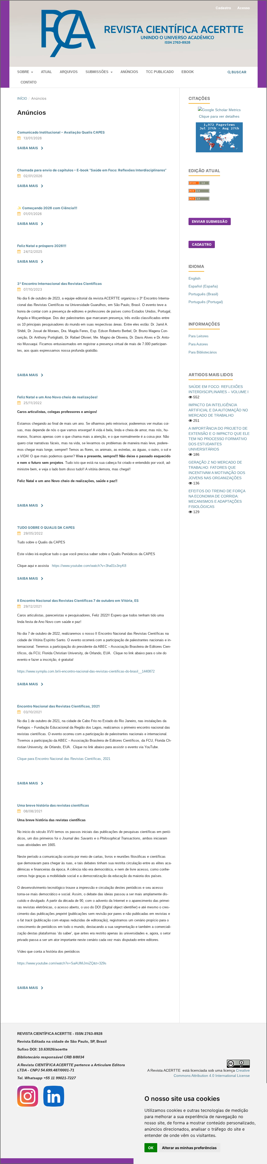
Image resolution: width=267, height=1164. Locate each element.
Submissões (98, 72)
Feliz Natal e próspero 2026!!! (41, 246)
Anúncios (129, 72)
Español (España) (203, 286)
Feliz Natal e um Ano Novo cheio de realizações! (57, 397)
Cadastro (223, 8)
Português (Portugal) (206, 302)
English (195, 278)
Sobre (23, 72)
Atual (46, 72)
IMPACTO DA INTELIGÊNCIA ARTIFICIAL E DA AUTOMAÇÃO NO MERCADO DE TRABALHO (218, 410)
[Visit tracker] (219, 137)
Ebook (187, 72)
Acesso (243, 8)
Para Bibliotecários (203, 352)
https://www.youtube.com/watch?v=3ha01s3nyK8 (89, 566)
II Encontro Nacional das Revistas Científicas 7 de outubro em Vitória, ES (78, 600)
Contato (29, 82)
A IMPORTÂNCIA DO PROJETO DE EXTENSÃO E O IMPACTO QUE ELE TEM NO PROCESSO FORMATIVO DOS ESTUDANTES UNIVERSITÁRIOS (219, 438)
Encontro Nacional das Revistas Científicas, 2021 (58, 706)
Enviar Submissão (209, 221)
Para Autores (198, 344)
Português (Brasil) (203, 294)
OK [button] (151, 1147)
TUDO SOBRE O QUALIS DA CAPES (46, 527)
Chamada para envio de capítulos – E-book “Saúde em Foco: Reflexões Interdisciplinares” (91, 170)
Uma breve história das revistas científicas (53, 805)
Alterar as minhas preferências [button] (189, 1147)
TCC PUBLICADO (160, 72)
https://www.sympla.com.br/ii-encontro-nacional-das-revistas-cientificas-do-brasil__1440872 (86, 671)
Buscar (238, 72)
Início (22, 98)
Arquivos (69, 72)
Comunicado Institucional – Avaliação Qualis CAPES (61, 132)
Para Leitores (199, 336)
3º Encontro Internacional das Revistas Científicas (59, 283)
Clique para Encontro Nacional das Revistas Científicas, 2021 (63, 759)
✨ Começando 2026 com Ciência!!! (47, 208)
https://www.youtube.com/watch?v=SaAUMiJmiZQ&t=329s (61, 963)
